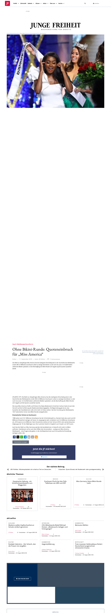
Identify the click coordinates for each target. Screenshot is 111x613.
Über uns (52, 3)
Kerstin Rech (11, 551)
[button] (85, 3)
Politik (15, 3)
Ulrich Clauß (78, 530)
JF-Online (52, 505)
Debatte (30, 3)
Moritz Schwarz (45, 534)
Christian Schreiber (79, 553)
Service (60, 3)
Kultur (44, 3)
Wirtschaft (23, 3)
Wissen (38, 3)
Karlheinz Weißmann (47, 549)
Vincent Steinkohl (19, 506)
